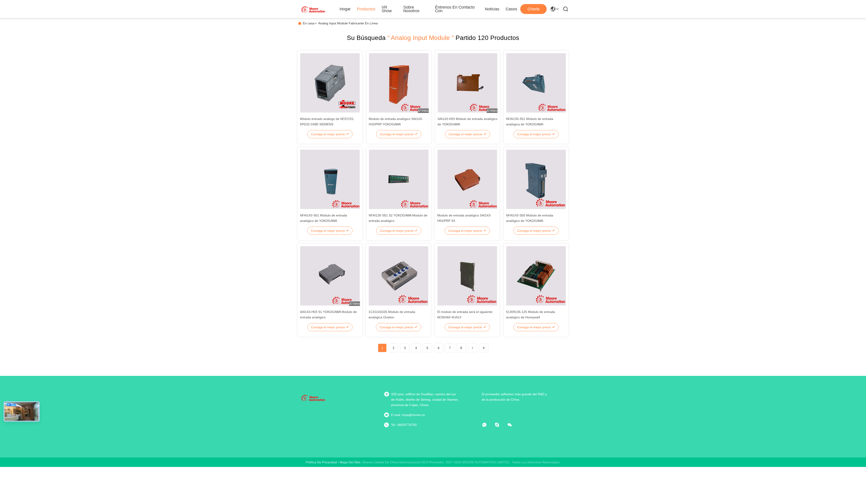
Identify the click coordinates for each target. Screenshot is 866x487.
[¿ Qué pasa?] (500, 424)
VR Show (387, 9)
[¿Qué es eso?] (487, 424)
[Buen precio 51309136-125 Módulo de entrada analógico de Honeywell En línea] (536, 276)
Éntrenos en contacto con (455, 9)
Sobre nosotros (411, 9)
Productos (366, 9)
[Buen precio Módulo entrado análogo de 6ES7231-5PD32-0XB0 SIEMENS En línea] (330, 83)
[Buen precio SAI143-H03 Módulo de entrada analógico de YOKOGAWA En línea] (467, 83)
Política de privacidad (321, 462)
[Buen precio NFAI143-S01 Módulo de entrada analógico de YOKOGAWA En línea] (330, 179)
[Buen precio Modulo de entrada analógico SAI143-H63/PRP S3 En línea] (467, 179)
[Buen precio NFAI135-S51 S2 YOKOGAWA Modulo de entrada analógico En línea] (399, 179)
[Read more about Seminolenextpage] (472, 348)
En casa (308, 23)
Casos (511, 9)
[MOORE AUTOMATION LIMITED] (313, 9)
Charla (533, 9)
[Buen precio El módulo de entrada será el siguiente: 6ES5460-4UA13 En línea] (467, 276)
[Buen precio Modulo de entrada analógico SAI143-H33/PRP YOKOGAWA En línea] (399, 83)
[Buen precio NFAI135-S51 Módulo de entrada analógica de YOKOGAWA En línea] (536, 83)
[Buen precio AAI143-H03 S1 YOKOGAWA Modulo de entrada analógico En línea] (330, 276)
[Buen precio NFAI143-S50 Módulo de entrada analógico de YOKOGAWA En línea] (536, 179)
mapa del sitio (350, 462)
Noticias (492, 9)
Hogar (345, 9)
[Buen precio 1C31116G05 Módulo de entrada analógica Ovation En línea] (398, 276)
